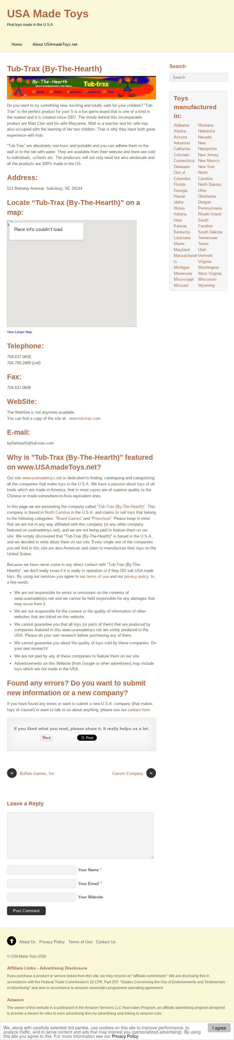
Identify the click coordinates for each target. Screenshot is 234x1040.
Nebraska (206, 131)
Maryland (182, 249)
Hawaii (179, 196)
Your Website (90, 897)
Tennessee (207, 238)
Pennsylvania (210, 208)
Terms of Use (80, 942)
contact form (139, 709)
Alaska (180, 131)
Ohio (202, 190)
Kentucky (182, 232)
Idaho (178, 202)
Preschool (101, 518)
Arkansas (182, 143)
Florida (180, 184)
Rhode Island (209, 214)
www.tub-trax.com (85, 418)
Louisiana (182, 238)
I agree (219, 1028)
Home (17, 44)
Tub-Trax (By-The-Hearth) (54, 68)
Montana (205, 125)
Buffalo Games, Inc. (32, 773)
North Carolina (57, 512)
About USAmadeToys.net (55, 44)
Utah (202, 249)
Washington (208, 267)
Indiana (180, 214)
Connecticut (184, 160)
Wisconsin (207, 279)
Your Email (88, 883)
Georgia (180, 190)
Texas (203, 243)
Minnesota (183, 273)
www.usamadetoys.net (42, 478)
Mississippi (183, 279)
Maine (179, 243)
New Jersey (208, 155)
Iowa (178, 220)
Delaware (182, 166)
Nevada (204, 137)
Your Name (88, 870)
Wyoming (206, 285)
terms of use (98, 576)
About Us (27, 942)
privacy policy (136, 576)
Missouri (181, 285)
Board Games (69, 518)
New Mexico (209, 160)
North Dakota (209, 184)
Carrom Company (132, 773)
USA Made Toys (24, 956)
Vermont (205, 255)
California (182, 148)
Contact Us (106, 942)
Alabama (181, 125)
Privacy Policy (125, 1036)
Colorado (181, 155)
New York (206, 166)
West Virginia (210, 273)
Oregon (204, 202)
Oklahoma (207, 196)
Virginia (204, 261)
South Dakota (210, 232)
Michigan (182, 267)
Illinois (179, 208)
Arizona (180, 137)
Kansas (180, 226)
